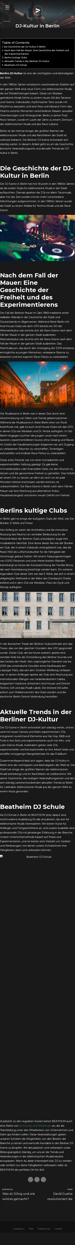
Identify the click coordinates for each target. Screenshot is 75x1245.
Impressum (18, 1229)
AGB (31, 1229)
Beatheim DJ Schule (15, 65)
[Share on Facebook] (30, 1179)
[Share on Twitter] (37, 1179)
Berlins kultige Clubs (15, 57)
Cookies (58, 1229)
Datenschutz (44, 1229)
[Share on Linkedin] (43, 1179)
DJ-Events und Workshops (35, 1125)
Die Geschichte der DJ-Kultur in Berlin (25, 46)
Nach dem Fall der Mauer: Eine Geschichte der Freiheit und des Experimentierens (36, 52)
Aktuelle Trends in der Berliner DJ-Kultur (27, 61)
